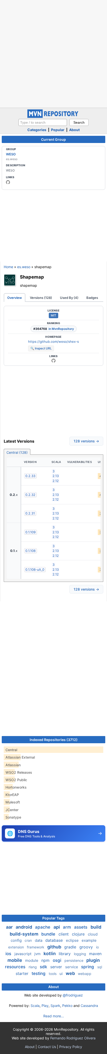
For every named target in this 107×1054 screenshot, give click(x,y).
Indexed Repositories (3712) (54, 740)
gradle (70, 946)
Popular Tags (53, 918)
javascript (23, 953)
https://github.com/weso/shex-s (53, 341)
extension (16, 947)
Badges (92, 298)
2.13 (56, 476)
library (65, 953)
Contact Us (47, 1047)
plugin (93, 960)
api (57, 927)
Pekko (67, 1005)
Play (45, 1005)
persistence (74, 960)
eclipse (73, 940)
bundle (48, 934)
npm (46, 960)
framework (36, 947)
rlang (33, 967)
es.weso (23, 267)
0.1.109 (30, 532)
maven (95, 953)
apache (43, 927)
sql (99, 967)
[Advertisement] (53, 53)
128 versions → (86, 441)
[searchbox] (42, 122)
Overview (14, 298)
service (72, 967)
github (54, 946)
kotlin (50, 953)
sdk (44, 966)
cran (29, 940)
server (56, 966)
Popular (57, 130)
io (97, 947)
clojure (79, 934)
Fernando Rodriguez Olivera (73, 1038)
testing (39, 973)
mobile (15, 960)
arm (67, 927)
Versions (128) (41, 298)
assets (81, 927)
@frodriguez (73, 995)
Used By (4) (69, 298)
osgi (57, 960)
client (64, 934)
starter (23, 973)
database (54, 940)
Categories (36, 130)
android (24, 927)
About (74, 130)
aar (10, 927)
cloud (93, 934)
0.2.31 (30, 513)
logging (80, 954)
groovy (86, 946)
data (39, 940)
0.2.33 (30, 476)
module (32, 960)
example (89, 940)
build (96, 927)
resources (16, 966)
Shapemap (32, 277)
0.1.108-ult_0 (34, 569)
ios (8, 953)
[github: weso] (8, 182)
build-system (24, 934)
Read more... (53, 1016)
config (17, 940)
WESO (11, 154)
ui (61, 973)
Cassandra (89, 1005)
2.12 (56, 481)
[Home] (53, 116)
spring (88, 966)
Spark (55, 1005)
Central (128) (17, 452)
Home (8, 267)
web (71, 973)
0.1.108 (30, 551)
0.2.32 (30, 495)
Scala (35, 1005)
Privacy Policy (70, 1047)
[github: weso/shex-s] (53, 361)
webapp (84, 973)
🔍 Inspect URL (41, 348)
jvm (38, 953)
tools (53, 973)
